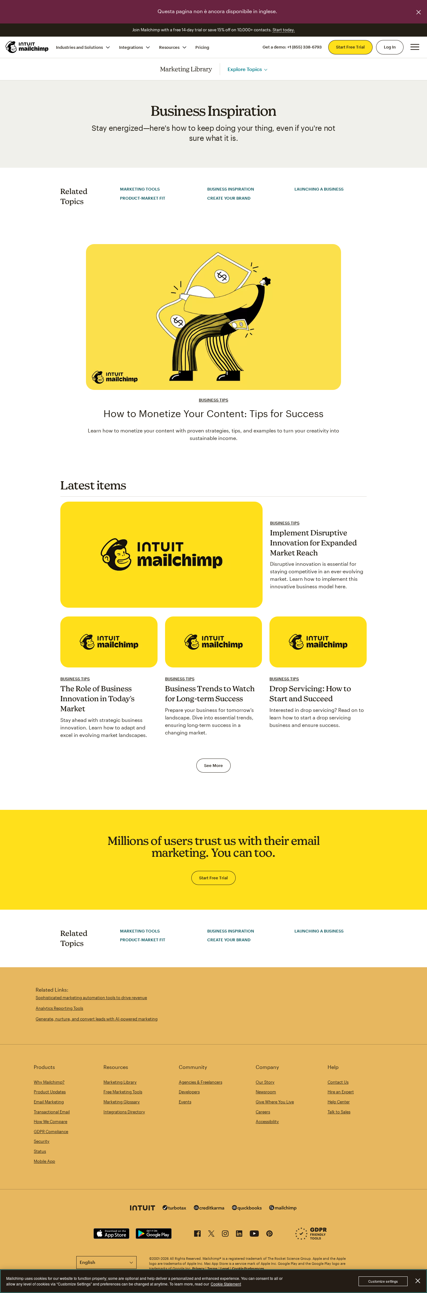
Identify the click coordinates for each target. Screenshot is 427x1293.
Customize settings (383, 1281)
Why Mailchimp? (49, 1082)
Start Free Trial (350, 46)
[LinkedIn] (239, 1235)
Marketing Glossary (121, 1101)
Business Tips (213, 399)
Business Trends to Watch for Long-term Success (210, 693)
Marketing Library (186, 69)
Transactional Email (52, 1111)
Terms (212, 1268)
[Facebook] (197, 1235)
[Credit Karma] (209, 1208)
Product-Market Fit (142, 198)
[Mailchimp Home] (27, 47)
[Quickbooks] (247, 1209)
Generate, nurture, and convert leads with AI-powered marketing (97, 1018)
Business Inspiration (230, 189)
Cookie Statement (226, 1283)
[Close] (417, 1281)
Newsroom (266, 1091)
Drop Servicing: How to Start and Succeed (310, 693)
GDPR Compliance (51, 1131)
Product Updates (50, 1091)
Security (41, 1141)
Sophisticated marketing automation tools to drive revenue (91, 997)
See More (213, 765)
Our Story (265, 1082)
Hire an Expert (341, 1091)
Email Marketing (49, 1101)
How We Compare (50, 1121)
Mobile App (44, 1161)
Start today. (284, 29)
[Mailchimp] (283, 1209)
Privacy (198, 1268)
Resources (169, 46)
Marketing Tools (140, 189)
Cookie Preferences (248, 1268)
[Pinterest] (269, 1235)
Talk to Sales (339, 1111)
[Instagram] (225, 1235)
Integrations (131, 46)
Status (40, 1151)
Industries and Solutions (79, 46)
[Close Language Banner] (418, 12)
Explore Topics (245, 69)
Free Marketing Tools (122, 1091)
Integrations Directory (124, 1111)
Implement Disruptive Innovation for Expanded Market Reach (313, 542)
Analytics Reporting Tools (59, 1008)
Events (185, 1101)
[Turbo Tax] (174, 1208)
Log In (390, 46)
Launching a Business (319, 189)
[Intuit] (142, 1208)
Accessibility (267, 1121)
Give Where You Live (275, 1101)
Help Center (339, 1101)
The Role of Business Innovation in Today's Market (97, 698)
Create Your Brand (228, 198)
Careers (263, 1111)
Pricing (202, 46)
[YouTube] (254, 1235)
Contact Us (338, 1082)
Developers (189, 1091)
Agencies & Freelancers (200, 1082)
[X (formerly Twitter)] (211, 1235)
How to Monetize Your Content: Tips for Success (213, 413)
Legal (224, 1268)
